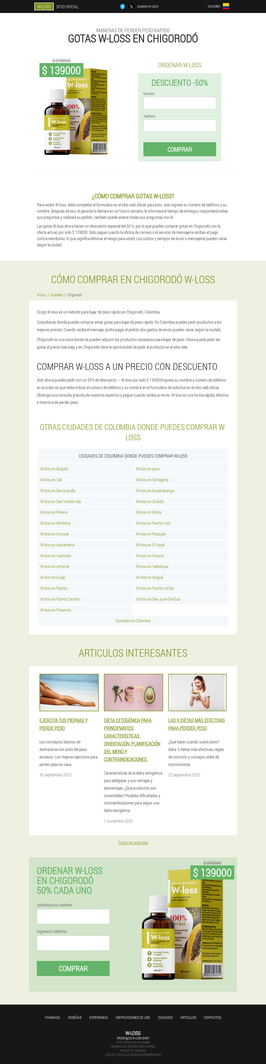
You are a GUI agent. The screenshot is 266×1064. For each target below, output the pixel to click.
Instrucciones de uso (133, 1017)
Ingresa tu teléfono (52, 931)
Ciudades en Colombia (133, 620)
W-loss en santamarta (57, 544)
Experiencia (98, 1017)
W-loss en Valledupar (152, 566)
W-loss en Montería (55, 523)
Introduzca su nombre (54, 905)
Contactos (212, 1017)
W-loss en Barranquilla (57, 490)
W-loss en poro (148, 468)
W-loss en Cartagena (152, 479)
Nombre (148, 94)
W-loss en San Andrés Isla (60, 501)
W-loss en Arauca (149, 555)
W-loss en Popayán (151, 534)
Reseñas (75, 1017)
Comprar (180, 149)
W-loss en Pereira (53, 512)
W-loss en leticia (148, 512)
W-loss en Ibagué (149, 577)
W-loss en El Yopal (150, 544)
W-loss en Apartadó (55, 555)
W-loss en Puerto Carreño (60, 599)
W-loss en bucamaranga (155, 490)
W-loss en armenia (54, 566)
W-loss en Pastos (53, 588)
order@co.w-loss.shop (133, 1038)
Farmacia (52, 1017)
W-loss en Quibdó (150, 501)
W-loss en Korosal (54, 534)
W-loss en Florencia (55, 610)
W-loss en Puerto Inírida (155, 588)
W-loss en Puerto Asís (153, 523)
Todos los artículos (133, 842)
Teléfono (149, 116)
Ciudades (165, 1017)
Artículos (188, 1017)
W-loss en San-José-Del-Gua (158, 599)
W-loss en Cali (51, 479)
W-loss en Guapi (52, 577)
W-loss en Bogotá (54, 468)
